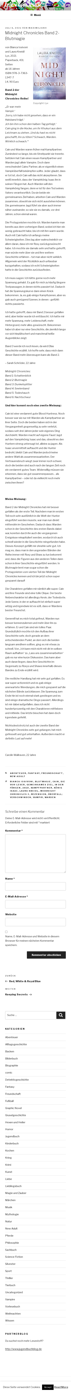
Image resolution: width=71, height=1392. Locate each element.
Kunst (8, 1171)
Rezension (39, 794)
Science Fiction (14, 1256)
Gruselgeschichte (15, 1115)
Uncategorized (14, 1292)
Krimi (8, 1164)
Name (10, 878)
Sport (8, 1271)
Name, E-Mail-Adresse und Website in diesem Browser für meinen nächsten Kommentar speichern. (32, 941)
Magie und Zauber (15, 1193)
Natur (8, 1221)
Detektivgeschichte (17, 1079)
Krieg (8, 1157)
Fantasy (34, 773)
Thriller (9, 1278)
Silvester (10, 1264)
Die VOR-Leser (23, 5)
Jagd (25, 788)
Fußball (9, 1101)
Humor (9, 1129)
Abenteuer (18, 773)
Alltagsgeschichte (16, 1044)
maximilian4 (37, 28)
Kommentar (14, 830)
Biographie (11, 1065)
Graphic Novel (13, 1108)
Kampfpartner (41, 788)
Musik (8, 1207)
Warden (50, 797)
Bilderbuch (11, 1058)
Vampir (38, 797)
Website (11, 914)
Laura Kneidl (29, 791)
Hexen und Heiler (15, 1122)
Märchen (10, 1200)
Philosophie (12, 1242)
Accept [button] (48, 1387)
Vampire (10, 1299)
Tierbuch (10, 1285)
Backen (9, 1051)
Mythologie (12, 1214)
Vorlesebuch (12, 1306)
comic (8, 1072)
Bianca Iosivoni (21, 781)
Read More (61, 1387)
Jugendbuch (12, 1136)
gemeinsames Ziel (40, 784)
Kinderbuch (12, 1143)
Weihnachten (13, 1313)
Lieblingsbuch (13, 1186)
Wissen (9, 1320)
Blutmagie (43, 781)
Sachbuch (11, 1249)
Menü (37, 15)
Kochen (9, 1150)
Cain (56, 781)
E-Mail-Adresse (16, 896)
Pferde (9, 1235)
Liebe (8, 1179)
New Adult (18, 776)
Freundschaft (52, 773)
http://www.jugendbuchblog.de (23, 1349)
